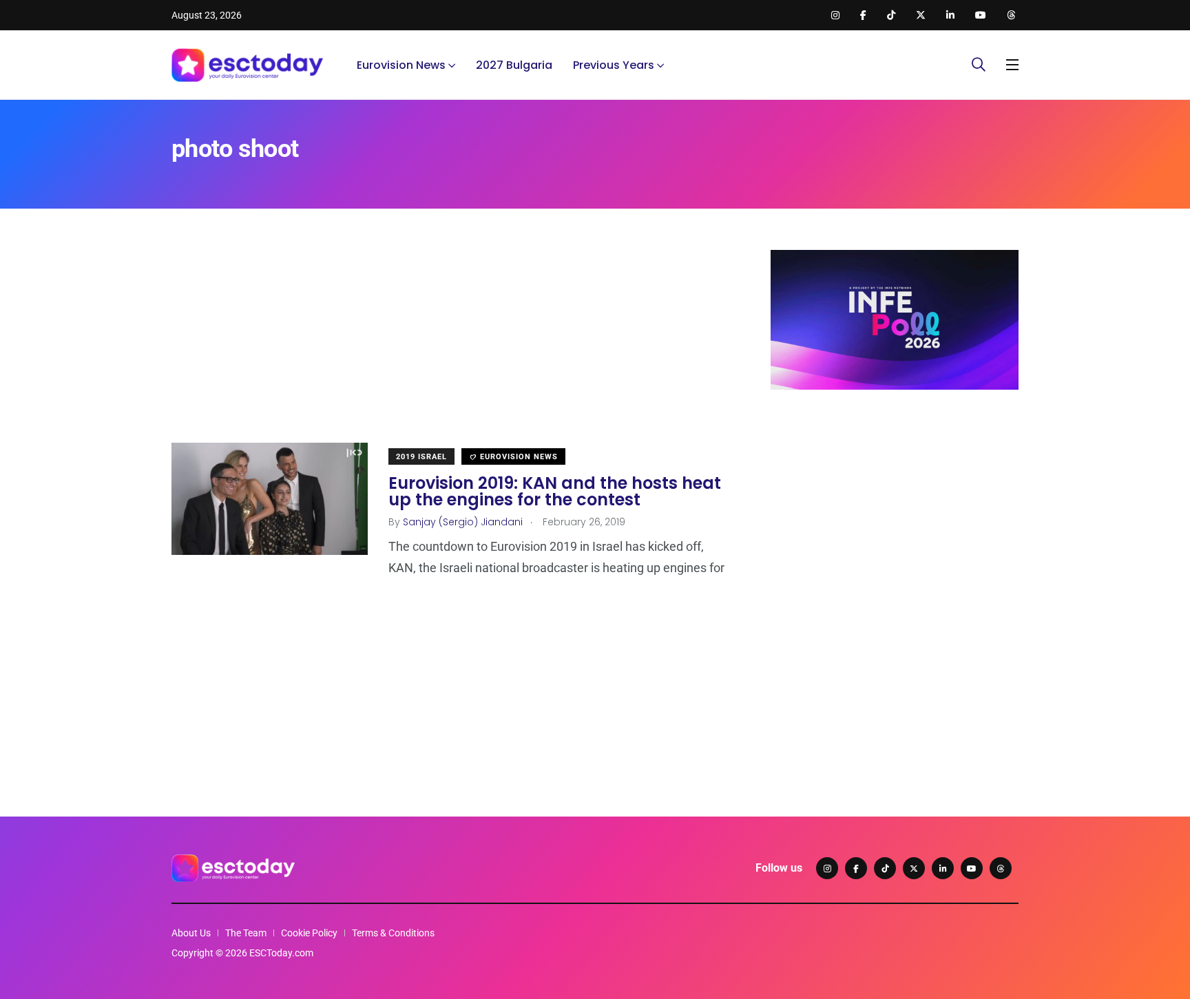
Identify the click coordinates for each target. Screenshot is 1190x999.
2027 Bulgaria (514, 65)
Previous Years (613, 65)
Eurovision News (401, 65)
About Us (191, 932)
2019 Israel (421, 456)
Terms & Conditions (393, 932)
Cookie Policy (309, 932)
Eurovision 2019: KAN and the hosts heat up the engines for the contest (554, 491)
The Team (246, 932)
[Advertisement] (450, 346)
